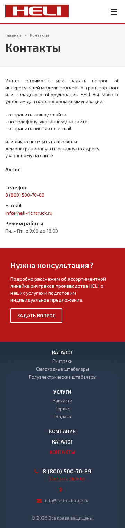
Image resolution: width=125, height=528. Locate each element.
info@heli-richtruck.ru (28, 213)
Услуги (62, 392)
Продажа (63, 416)
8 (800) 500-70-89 (24, 195)
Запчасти (62, 400)
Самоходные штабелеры (62, 369)
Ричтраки (62, 361)
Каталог (62, 352)
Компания (62, 431)
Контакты (62, 452)
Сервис (62, 408)
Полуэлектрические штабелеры (63, 377)
